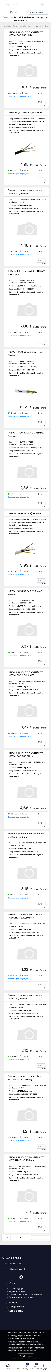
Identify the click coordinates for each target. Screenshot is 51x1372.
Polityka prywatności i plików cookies (26, 1294)
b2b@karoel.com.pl (15, 1269)
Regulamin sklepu (17, 1291)
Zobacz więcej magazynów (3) (20, 96)
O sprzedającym (16, 1288)
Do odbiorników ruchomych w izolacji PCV (31, 26)
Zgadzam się (25, 1356)
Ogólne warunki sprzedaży (21, 1297)
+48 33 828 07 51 (12, 1263)
